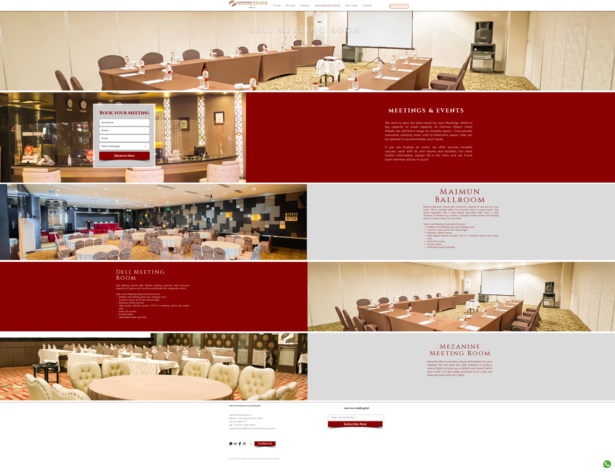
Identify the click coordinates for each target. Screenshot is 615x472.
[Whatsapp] (231, 444)
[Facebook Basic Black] (240, 444)
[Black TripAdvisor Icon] (235, 444)
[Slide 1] (304, 84)
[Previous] (17, 50)
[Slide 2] (307, 84)
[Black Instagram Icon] (244, 444)
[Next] (597, 50)
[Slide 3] (310, 84)
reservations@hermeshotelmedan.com (252, 428)
